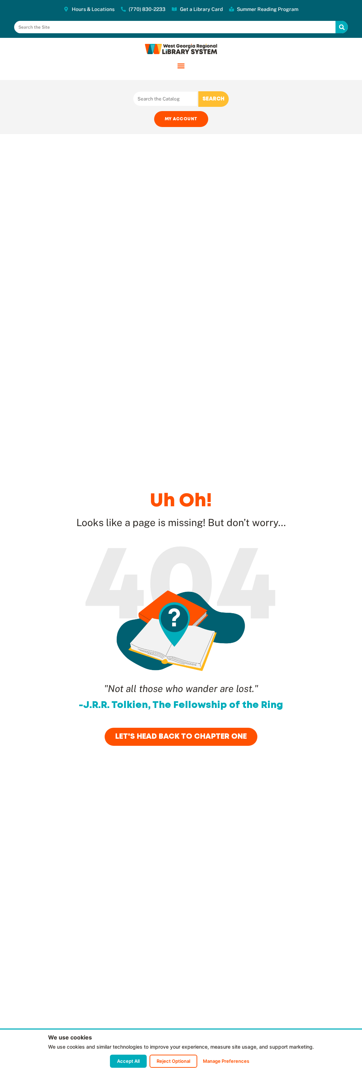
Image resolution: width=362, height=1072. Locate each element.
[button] (181, 65)
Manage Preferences (226, 1061)
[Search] (341, 27)
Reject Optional (173, 1061)
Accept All (128, 1061)
